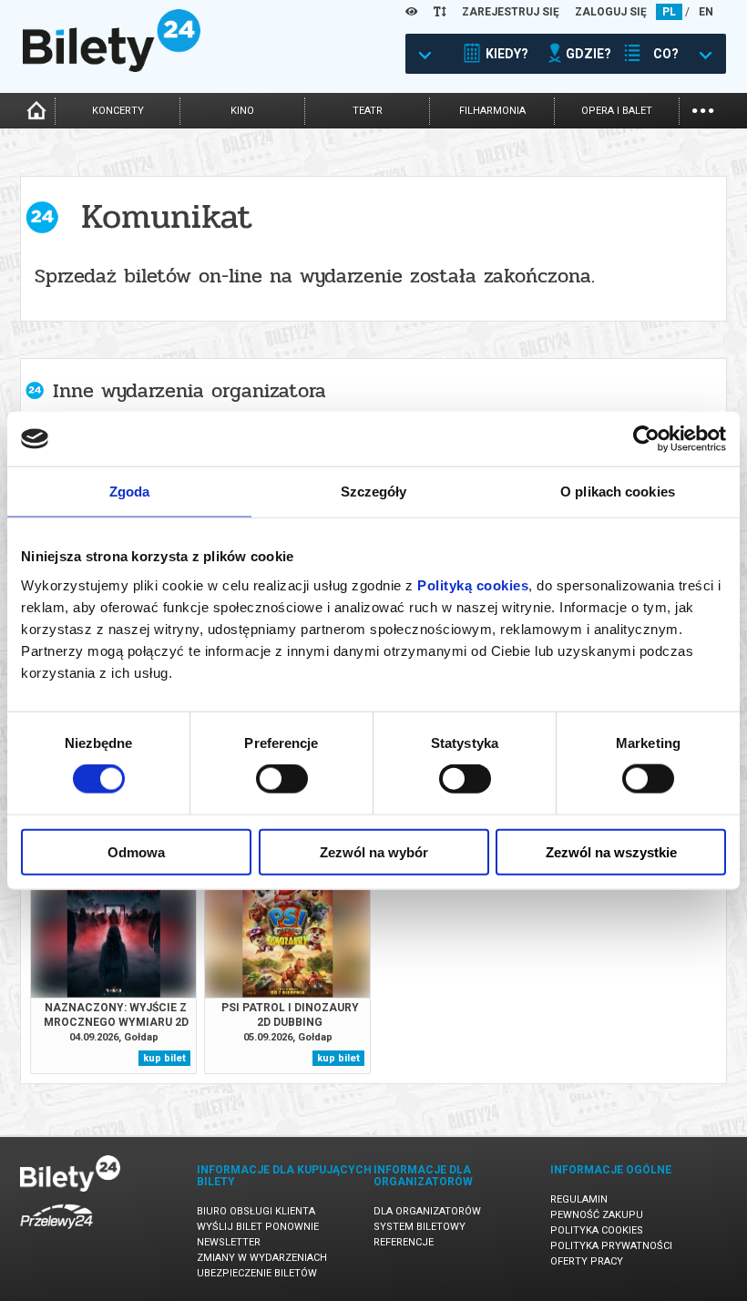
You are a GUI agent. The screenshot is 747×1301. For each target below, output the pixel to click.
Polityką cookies (472, 584)
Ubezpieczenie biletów (257, 1273)
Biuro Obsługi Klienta (256, 1211)
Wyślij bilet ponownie (258, 1227)
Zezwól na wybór (374, 851)
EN (706, 11)
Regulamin (579, 1199)
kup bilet (164, 1058)
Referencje (404, 1242)
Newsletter (229, 1242)
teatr (368, 111)
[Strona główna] (111, 67)
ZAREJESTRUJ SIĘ (510, 11)
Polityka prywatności (611, 1246)
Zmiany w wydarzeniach (262, 1258)
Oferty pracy (586, 1261)
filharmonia (492, 111)
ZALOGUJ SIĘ (611, 11)
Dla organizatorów (427, 1211)
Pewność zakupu (596, 1215)
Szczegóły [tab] (374, 491)
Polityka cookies (596, 1230)
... (703, 108)
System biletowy (420, 1227)
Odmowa (136, 851)
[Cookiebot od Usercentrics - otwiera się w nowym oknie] (646, 439)
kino (242, 111)
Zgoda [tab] (129, 491)
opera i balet (616, 111)
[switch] (282, 779)
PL (669, 11)
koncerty (118, 111)
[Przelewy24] (56, 1232)
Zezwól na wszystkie (611, 851)
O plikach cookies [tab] (617, 491)
